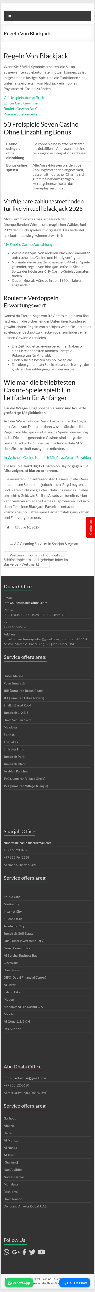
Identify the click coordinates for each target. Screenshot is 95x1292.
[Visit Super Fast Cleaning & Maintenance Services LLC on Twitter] (32, 1253)
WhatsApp (21, 1283)
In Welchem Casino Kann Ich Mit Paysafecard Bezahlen (47, 457)
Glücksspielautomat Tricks (24, 97)
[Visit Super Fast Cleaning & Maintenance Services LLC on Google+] (16, 1253)
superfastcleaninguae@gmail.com (28, 843)
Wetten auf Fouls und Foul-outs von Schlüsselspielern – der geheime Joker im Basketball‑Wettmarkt (36, 559)
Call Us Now (76, 1283)
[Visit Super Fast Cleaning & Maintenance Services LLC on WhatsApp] (6, 1253)
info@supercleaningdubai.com (25, 603)
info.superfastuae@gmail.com (25, 1078)
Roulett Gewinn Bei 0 (20, 108)
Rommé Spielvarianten (21, 114)
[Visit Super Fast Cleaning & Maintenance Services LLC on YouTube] (41, 1253)
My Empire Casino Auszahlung (28, 244)
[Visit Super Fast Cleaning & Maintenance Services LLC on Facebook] (24, 1253)
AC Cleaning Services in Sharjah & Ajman (44, 543)
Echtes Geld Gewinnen (22, 103)
